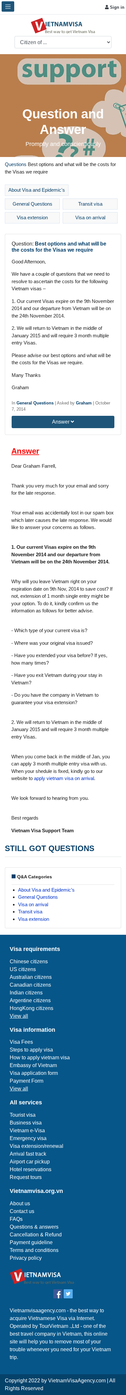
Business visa (26, 1122)
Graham (84, 403)
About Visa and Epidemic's (36, 190)
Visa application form (34, 1073)
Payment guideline (31, 1242)
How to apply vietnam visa (40, 1057)
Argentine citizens (30, 1000)
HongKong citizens (31, 1008)
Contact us (22, 1211)
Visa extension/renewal (36, 1146)
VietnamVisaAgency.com (77, 1380)
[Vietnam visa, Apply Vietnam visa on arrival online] (63, 25)
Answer (61, 422)
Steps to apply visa (31, 1049)
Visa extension (32, 217)
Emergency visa (28, 1138)
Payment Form (26, 1081)
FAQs (16, 1219)
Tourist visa (23, 1115)
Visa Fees (21, 1042)
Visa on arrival (90, 217)
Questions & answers (34, 1227)
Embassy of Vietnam (33, 1065)
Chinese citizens (29, 961)
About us (20, 1203)
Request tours (26, 1177)
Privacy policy (26, 1258)
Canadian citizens (30, 985)
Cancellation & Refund (36, 1234)
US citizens (23, 969)
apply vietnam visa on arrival (64, 778)
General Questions (32, 204)
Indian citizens (26, 992)
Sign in (116, 7)
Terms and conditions (34, 1250)
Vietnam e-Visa (27, 1130)
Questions (15, 164)
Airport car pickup (30, 1161)
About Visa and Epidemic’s (46, 890)
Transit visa (90, 204)
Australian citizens (31, 977)
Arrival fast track (28, 1154)
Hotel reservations (30, 1169)
